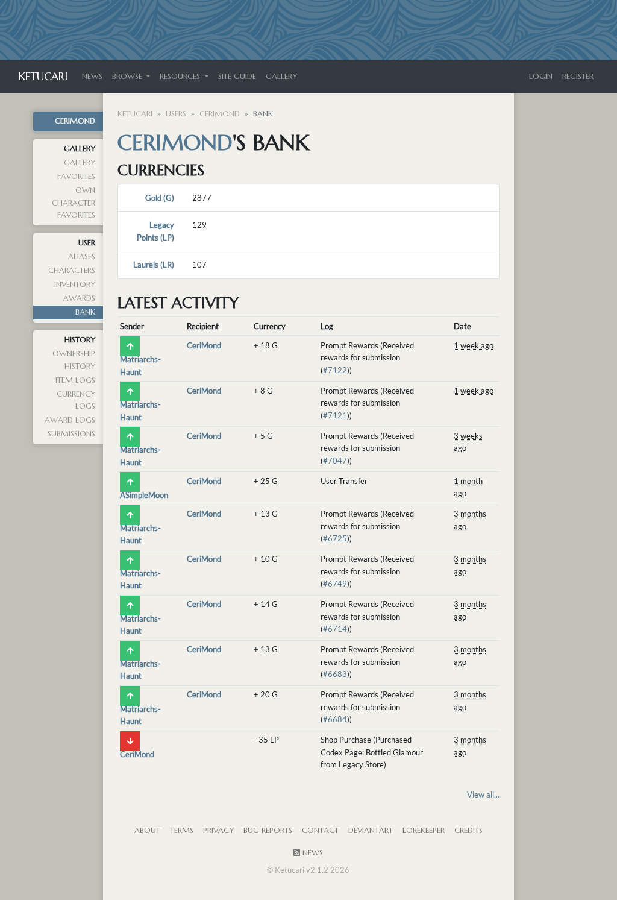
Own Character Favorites (73, 203)
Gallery (281, 76)
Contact (320, 830)
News (92, 76)
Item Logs (75, 380)
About (147, 830)
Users (176, 114)
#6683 (335, 674)
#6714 (335, 629)
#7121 (335, 415)
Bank (85, 312)
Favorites (76, 176)
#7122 (335, 370)
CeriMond (75, 121)
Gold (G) (159, 198)
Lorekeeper (423, 830)
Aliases (81, 257)
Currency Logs (76, 400)
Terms (181, 830)
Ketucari (43, 76)
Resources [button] (181, 76)
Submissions (71, 434)
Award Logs (70, 420)
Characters (71, 270)
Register (578, 76)
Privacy (218, 830)
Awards (79, 298)
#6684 (335, 719)
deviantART (370, 830)
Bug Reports (267, 830)
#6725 (335, 538)
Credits (468, 830)
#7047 (335, 460)
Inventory (74, 284)
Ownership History (73, 360)
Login (541, 76)
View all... (483, 794)
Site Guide (237, 76)
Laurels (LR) (153, 264)
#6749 (335, 583)
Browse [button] (128, 76)
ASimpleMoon (144, 495)
